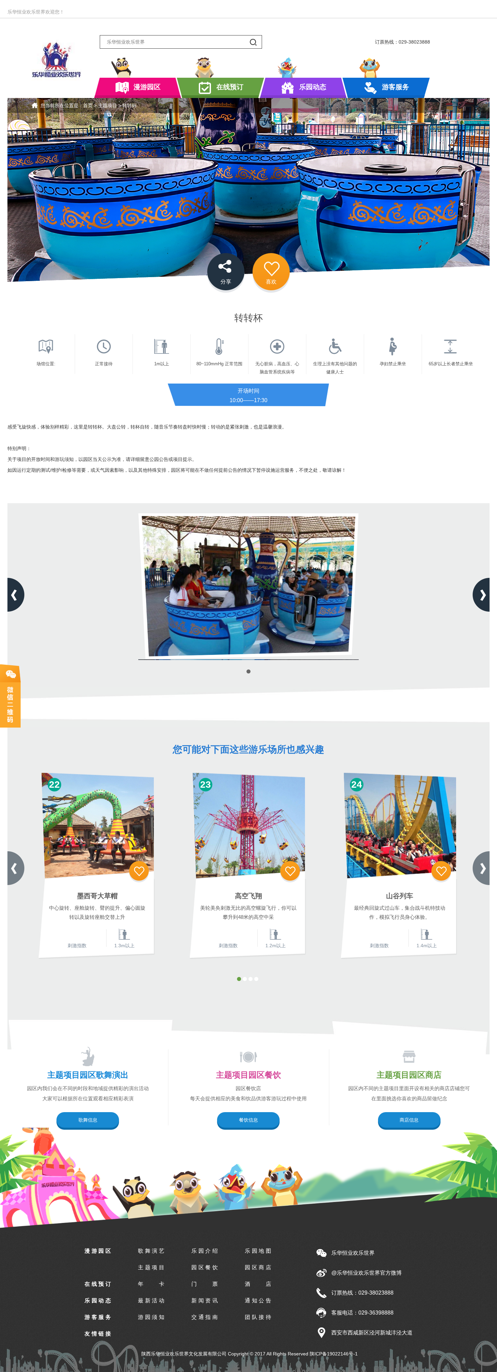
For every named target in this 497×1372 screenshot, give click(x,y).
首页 (88, 105)
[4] (256, 979)
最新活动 (151, 1300)
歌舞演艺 (151, 1251)
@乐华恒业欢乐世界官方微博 (366, 1273)
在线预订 (229, 87)
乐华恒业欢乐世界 (353, 1253)
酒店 (258, 1284)
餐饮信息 (248, 1120)
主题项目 (107, 105)
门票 (204, 1284)
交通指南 (204, 1317)
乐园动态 (312, 87)
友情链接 (98, 1334)
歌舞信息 (87, 1120)
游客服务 (395, 87)
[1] (239, 979)
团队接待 (258, 1317)
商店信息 (409, 1120)
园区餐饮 (204, 1267)
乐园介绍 (204, 1251)
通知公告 (258, 1300)
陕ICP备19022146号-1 (334, 1353)
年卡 (151, 1284)
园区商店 (258, 1267)
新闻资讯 (204, 1300)
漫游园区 (147, 87)
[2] (245, 979)
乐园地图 (258, 1251)
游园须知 (151, 1317)
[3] (251, 979)
